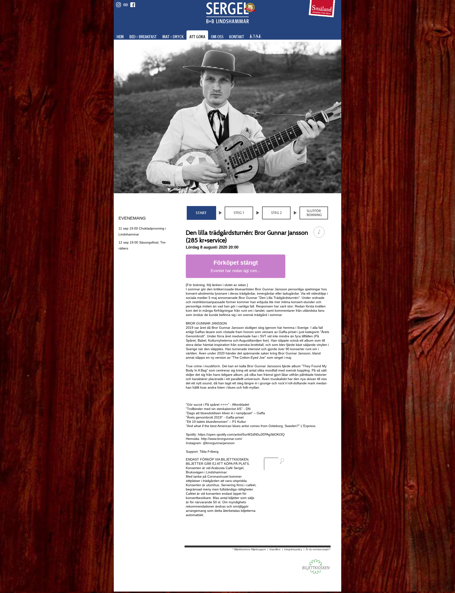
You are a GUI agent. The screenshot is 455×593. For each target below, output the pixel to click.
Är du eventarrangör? (318, 549)
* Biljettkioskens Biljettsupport (249, 549)
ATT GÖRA (197, 36)
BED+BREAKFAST (143, 36)
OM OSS (217, 36)
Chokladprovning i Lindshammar (142, 231)
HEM (120, 36)
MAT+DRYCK (173, 36)
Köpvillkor (275, 549)
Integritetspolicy (293, 549)
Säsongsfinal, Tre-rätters (142, 245)
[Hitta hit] (276, 464)
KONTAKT (236, 36)
